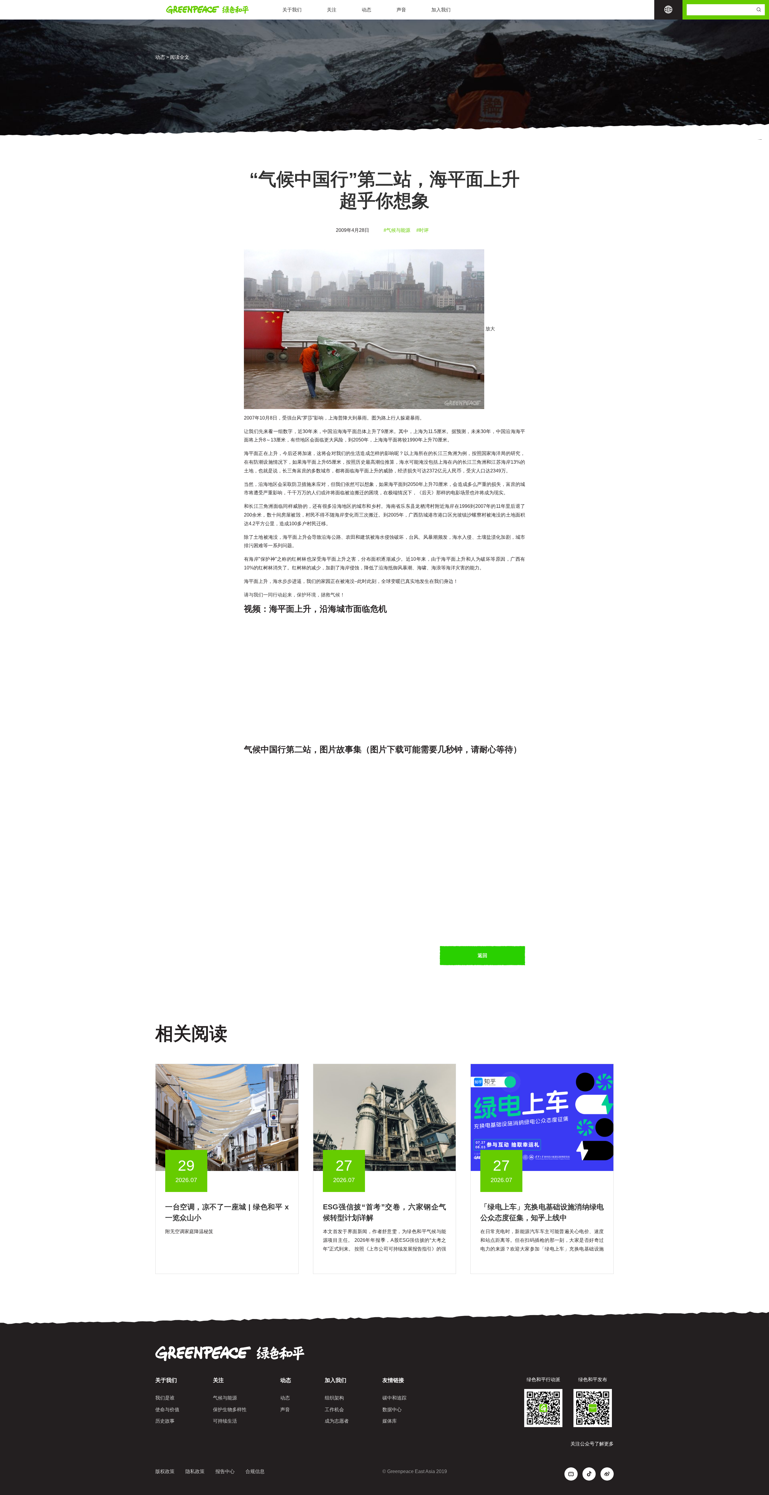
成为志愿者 (337, 1421)
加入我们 (441, 9)
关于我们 (292, 9)
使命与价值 (167, 1409)
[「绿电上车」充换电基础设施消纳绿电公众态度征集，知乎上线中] (542, 1117)
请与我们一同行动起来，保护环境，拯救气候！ (294, 594)
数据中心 (392, 1409)
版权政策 (165, 1471)
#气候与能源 (397, 230)
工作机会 (334, 1409)
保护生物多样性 (230, 1409)
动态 (366, 9)
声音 (401, 9)
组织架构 (334, 1397)
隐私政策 (195, 1471)
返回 (482, 955)
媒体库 (389, 1421)
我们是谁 (165, 1397)
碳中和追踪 (394, 1397)
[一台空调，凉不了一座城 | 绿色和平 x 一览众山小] (227, 1117)
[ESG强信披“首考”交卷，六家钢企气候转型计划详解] (384, 1117)
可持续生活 (225, 1421)
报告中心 (225, 1471)
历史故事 (165, 1421)
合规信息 (255, 1471)
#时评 (422, 230)
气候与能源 (225, 1397)
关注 (331, 9)
